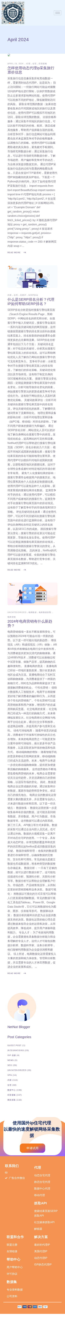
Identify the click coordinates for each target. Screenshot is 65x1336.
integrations (16, 1050)
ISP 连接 (12, 1055)
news (11, 1060)
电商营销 (12, 617)
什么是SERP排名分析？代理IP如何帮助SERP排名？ (31, 301)
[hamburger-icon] (57, 12)
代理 (28, 64)
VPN (10, 1075)
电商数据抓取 (45, 612)
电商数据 (32, 612)
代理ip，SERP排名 (29, 295)
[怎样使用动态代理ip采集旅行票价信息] (9, 55)
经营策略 (43, 64)
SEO (10, 1065)
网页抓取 (12, 1100)
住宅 (34, 64)
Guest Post (15, 1045)
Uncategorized (17, 612)
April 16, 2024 (16, 64)
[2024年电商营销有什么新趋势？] (33, 594)
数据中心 (12, 1090)
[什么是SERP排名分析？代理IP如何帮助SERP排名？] (33, 276)
